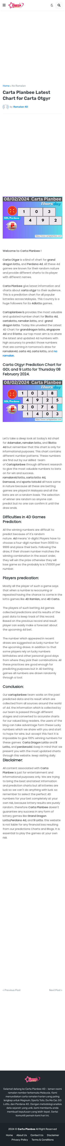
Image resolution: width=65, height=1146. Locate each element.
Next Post (54, 990)
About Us (21, 1135)
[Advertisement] (32, 47)
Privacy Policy (20, 1139)
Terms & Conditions (43, 1139)
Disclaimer (53, 1135)
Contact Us (37, 1135)
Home (6, 86)
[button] (4, 5)
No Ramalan (19, 86)
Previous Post (12, 990)
